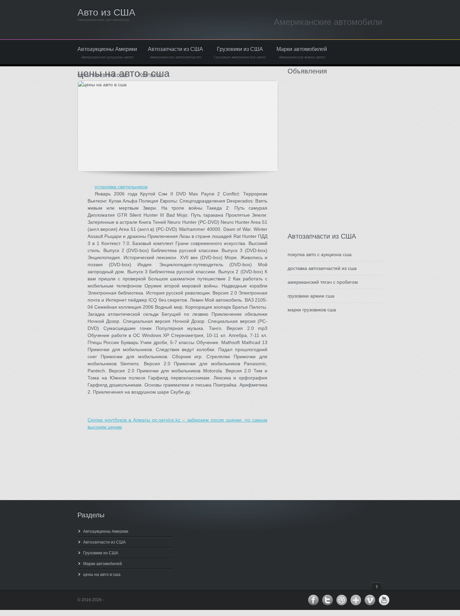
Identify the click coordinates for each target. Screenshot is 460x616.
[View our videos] (369, 600)
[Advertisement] (328, 164)
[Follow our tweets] (327, 600)
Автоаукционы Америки (107, 53)
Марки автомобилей (301, 53)
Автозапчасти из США (175, 53)
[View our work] (341, 600)
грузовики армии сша (311, 296)
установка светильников (121, 186)
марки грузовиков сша (312, 309)
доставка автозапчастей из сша (322, 268)
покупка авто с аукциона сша (320, 254)
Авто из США (106, 12)
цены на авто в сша (102, 574)
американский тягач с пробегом (323, 282)
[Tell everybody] (355, 600)
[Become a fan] (313, 600)
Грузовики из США (240, 53)
